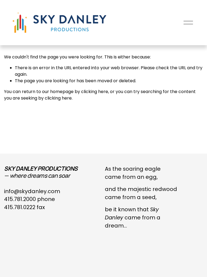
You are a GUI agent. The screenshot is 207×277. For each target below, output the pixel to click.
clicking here (94, 91)
